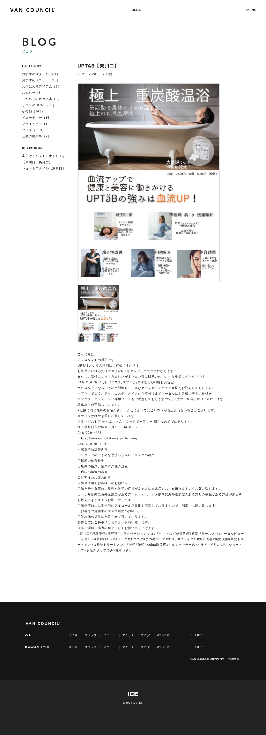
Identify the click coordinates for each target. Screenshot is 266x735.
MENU (251, 9)
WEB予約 (163, 635)
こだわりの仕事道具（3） (41, 99)
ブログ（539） (33, 130)
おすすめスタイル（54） (41, 74)
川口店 (73, 647)
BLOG (137, 9)
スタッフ (91, 635)
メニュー (109, 635)
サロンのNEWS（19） (39, 105)
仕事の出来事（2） (36, 136)
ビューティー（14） (37, 117)
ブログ (145, 635)
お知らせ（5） (33, 93)
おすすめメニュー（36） (41, 80)
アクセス (128, 635)
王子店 (73, 635)
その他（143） (33, 111)
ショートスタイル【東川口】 (44, 168)
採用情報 (233, 659)
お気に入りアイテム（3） (41, 86)
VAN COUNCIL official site (207, 659)
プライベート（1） (36, 124)
